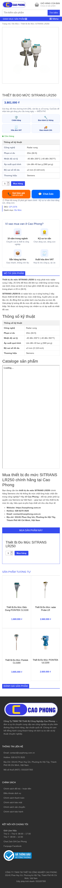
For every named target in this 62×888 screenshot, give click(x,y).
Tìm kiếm (53, 12)
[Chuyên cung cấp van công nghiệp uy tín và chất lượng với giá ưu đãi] (14, 4)
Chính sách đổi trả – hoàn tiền (17, 788)
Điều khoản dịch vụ (12, 793)
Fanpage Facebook (12, 846)
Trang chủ (6, 24)
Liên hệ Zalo (48, 830)
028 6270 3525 (18, 757)
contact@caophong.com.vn (22, 753)
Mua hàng (18, 183)
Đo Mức (15, 24)
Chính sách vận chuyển (14, 807)
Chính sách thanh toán (14, 798)
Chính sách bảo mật (13, 802)
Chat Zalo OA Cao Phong (15, 841)
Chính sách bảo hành (13, 811)
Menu (55, 19)
